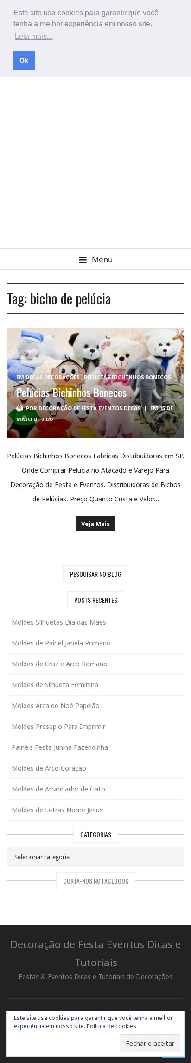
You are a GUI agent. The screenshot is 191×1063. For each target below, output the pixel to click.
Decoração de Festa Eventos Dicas (89, 408)
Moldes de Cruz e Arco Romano (60, 663)
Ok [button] (23, 60)
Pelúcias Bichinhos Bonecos (127, 376)
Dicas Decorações (52, 376)
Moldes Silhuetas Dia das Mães (59, 622)
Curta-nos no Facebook (95, 881)
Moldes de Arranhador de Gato (58, 789)
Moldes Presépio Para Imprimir (58, 726)
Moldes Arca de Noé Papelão (56, 705)
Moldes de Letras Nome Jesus (57, 809)
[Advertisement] (95, 148)
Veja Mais (95, 523)
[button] (95, 259)
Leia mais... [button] (33, 36)
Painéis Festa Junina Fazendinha (60, 747)
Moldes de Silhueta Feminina (55, 684)
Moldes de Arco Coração (49, 768)
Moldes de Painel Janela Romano (61, 643)
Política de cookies (111, 1026)
